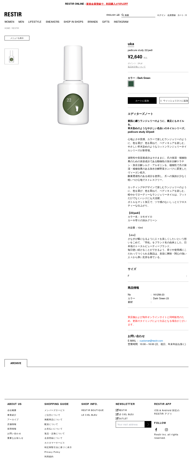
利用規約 (49, 456)
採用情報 (11, 428)
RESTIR (123, 410)
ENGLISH (111, 14)
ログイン (161, 14)
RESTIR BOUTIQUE (92, 410)
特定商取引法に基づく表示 (58, 447)
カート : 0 (182, 14)
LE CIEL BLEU (89, 414)
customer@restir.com (151, 340)
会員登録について (53, 437)
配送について (51, 424)
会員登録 (171, 14)
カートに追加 (142, 100)
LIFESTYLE (34, 21)
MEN (21, 21)
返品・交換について (54, 433)
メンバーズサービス (54, 410)
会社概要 (11, 410)
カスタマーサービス (54, 442)
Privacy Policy (52, 451)
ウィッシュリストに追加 (175, 100)
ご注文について (52, 414)
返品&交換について (137, 66)
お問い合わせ (14, 433)
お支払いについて (53, 428)
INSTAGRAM (121, 21)
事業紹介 (11, 414)
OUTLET (123, 418)
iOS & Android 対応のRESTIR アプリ (167, 412)
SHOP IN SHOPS (73, 21)
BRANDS (93, 21)
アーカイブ (13, 419)
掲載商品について (53, 419)
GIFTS (106, 21)
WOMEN (9, 21)
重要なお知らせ (15, 437)
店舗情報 (11, 424)
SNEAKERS (52, 21)
